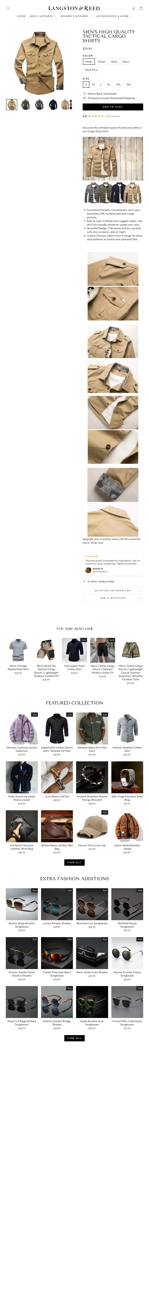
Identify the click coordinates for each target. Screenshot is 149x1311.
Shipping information (113, 590)
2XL (118, 84)
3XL (129, 84)
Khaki (88, 61)
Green (101, 61)
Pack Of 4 (91, 70)
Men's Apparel (42, 16)
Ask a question (113, 598)
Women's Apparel (75, 16)
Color (88, 55)
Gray (114, 61)
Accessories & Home (113, 16)
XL (109, 84)
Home (21, 16)
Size (86, 78)
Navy (126, 61)
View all (74, 862)
